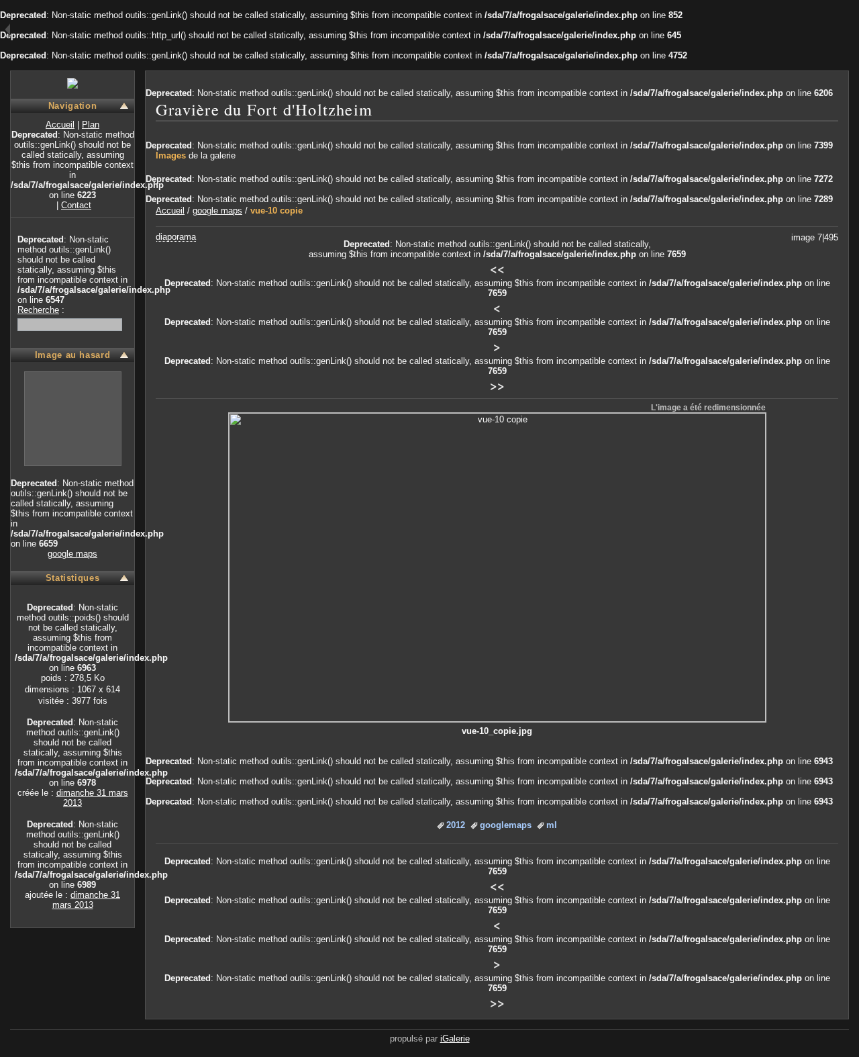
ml (551, 825)
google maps (72, 554)
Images (171, 155)
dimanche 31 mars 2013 (86, 900)
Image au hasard (73, 355)
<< (497, 268)
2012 (455, 825)
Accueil (60, 125)
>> (497, 385)
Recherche (38, 310)
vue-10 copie (276, 210)
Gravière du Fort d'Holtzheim (264, 109)
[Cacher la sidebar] (5, 30)
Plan (90, 125)
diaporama (176, 237)
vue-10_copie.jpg (497, 731)
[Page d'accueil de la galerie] (72, 82)
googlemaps (506, 825)
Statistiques (73, 578)
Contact (76, 205)
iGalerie (455, 1038)
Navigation (72, 106)
